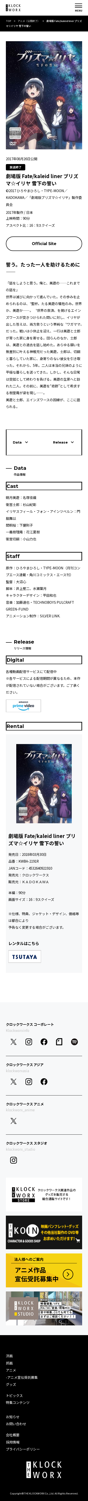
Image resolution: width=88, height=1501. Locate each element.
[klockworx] (13, 7)
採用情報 (12, 1441)
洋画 (9, 1355)
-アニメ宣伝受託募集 (22, 1377)
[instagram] (29, 1042)
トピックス (14, 1395)
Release (60, 442)
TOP (8, 21)
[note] (59, 1042)
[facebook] (44, 1042)
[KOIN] (44, 1233)
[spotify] (74, 1042)
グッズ (11, 1384)
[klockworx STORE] (44, 1195)
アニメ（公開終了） (29, 21)
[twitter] (13, 1042)
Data (17, 442)
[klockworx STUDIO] (44, 1308)
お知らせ (12, 1416)
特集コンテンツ (18, 1402)
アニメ (11, 1369)
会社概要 (12, 1434)
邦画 (9, 1362)
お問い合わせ (16, 1423)
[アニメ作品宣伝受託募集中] (44, 1270)
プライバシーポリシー (23, 1448)
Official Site (44, 243)
